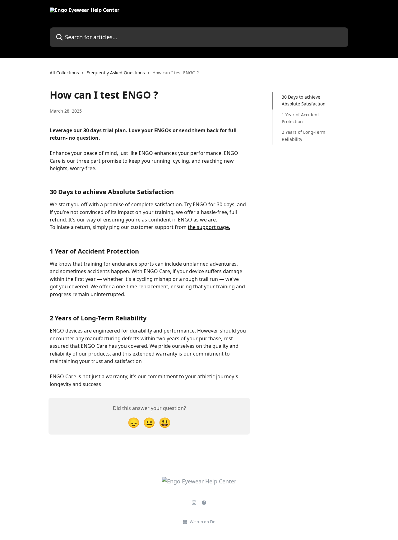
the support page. (209, 227)
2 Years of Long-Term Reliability (303, 135)
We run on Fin (202, 521)
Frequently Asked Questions (115, 73)
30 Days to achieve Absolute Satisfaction (304, 100)
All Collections (64, 73)
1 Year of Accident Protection (300, 118)
